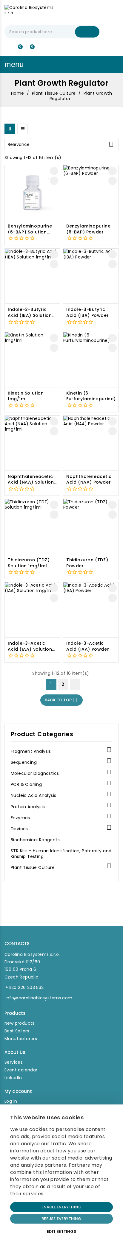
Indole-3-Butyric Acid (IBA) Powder (87, 312)
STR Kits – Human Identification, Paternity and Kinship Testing (61, 853)
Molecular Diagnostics (35, 773)
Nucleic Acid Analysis (33, 795)
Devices (19, 829)
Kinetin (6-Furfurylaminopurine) (91, 396)
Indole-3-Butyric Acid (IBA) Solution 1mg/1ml (30, 312)
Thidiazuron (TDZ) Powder (87, 563)
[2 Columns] (10, 129)
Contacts (17, 943)
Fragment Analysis (31, 751)
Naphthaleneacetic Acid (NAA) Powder (88, 479)
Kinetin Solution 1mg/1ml (26, 396)
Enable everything (61, 1207)
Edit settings (61, 1231)
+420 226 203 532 (24, 987)
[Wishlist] (18, 49)
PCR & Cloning (26, 784)
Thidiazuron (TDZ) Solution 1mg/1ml (29, 563)
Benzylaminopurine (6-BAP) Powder (88, 229)
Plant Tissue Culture (33, 867)
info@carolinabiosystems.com (39, 998)
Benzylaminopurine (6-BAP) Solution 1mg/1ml (30, 229)
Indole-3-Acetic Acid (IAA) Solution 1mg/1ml (30, 646)
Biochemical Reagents (35, 840)
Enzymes (20, 818)
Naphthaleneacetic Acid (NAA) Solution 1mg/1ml (31, 479)
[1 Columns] (22, 129)
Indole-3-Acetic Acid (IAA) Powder (87, 646)
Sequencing (24, 762)
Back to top (61, 700)
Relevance (61, 144)
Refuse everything (61, 1218)
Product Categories (42, 734)
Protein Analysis (28, 807)
